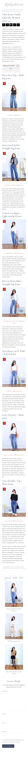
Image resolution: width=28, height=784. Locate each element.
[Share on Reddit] (14, 24)
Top (8, 115)
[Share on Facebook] (7, 24)
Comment (5, 691)
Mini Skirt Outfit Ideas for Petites (14, 672)
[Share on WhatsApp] (18, 24)
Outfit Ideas (15, 9)
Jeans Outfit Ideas (7, 9)
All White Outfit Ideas (14, 641)
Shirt (4, 321)
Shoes (19, 115)
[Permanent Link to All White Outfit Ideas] (14, 639)
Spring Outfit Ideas (11, 11)
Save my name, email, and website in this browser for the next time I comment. (13, 741)
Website (4, 731)
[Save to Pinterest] (3, 24)
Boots (22, 185)
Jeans (13, 115)
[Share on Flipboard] (11, 24)
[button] (11, 68)
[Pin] (4, 83)
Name (4, 714)
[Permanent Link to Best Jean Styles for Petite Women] (14, 606)
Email (4, 722)
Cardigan (6, 253)
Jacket (6, 185)
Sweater (10, 321)
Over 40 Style (10, 568)
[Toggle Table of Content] (17, 66)
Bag (18, 253)
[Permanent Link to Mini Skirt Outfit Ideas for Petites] (14, 669)
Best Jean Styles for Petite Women (14, 610)
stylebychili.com (14, 5)
